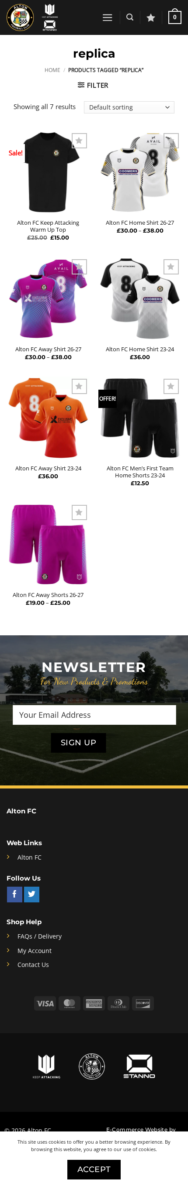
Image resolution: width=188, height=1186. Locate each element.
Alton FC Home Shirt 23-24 (140, 349)
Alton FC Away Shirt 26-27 (48, 349)
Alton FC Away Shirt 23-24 (48, 468)
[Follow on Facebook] (14, 894)
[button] (107, 18)
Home (52, 70)
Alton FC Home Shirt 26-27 (140, 222)
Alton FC (29, 857)
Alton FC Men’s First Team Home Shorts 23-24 (140, 472)
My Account (34, 951)
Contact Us (33, 965)
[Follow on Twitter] (31, 894)
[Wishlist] (150, 17)
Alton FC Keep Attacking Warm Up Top (48, 226)
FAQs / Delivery (39, 936)
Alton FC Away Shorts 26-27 (48, 595)
